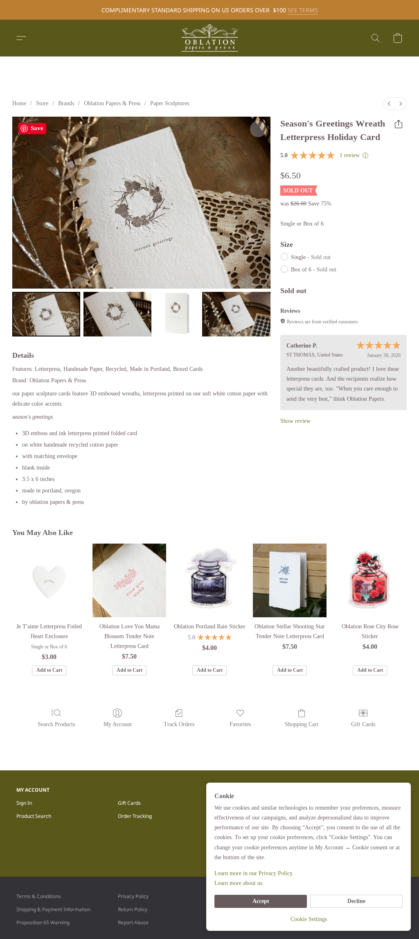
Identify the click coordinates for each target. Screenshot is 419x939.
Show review (295, 421)
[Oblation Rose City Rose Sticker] (370, 580)
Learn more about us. (239, 883)
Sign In (24, 802)
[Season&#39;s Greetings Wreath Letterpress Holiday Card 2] (177, 314)
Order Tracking (135, 816)
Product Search (33, 816)
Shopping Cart (301, 724)
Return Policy (132, 909)
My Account (118, 724)
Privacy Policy (133, 896)
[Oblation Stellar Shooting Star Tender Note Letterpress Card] (290, 580)
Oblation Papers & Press (112, 103)
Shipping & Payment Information (53, 909)
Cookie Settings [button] (309, 919)
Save (37, 128)
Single (311, 257)
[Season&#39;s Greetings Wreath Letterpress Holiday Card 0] (46, 314)
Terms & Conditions (38, 896)
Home (19, 103)
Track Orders (179, 724)
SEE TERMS (303, 10)
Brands (66, 103)
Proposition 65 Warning (43, 922)
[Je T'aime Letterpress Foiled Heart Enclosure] (49, 580)
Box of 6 (313, 269)
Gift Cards (363, 724)
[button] (209, 38)
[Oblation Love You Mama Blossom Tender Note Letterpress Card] (129, 580)
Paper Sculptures (169, 103)
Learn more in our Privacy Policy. (254, 873)
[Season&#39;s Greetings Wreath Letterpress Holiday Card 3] (236, 314)
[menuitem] (389, 104)
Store (42, 103)
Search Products (56, 724)
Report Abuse (133, 922)
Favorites (240, 724)
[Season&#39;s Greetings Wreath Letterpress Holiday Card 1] (117, 314)
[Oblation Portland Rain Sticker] (209, 580)
